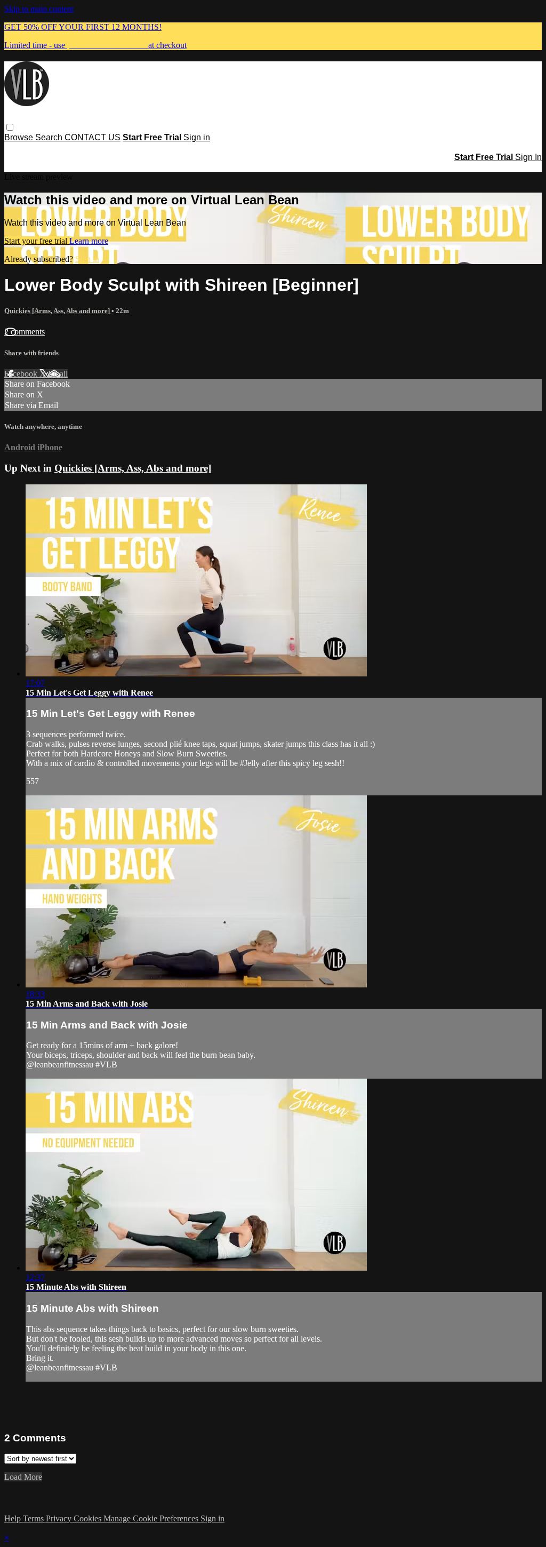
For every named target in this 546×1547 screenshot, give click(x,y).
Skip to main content (39, 8)
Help (13, 1518)
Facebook (21, 373)
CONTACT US (93, 137)
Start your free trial (36, 240)
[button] (9, 127)
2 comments (24, 331)
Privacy (60, 1518)
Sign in (196, 137)
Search (50, 137)
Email (58, 373)
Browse (19, 137)
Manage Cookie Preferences (151, 1518)
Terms (34, 1518)
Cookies (88, 1518)
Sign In (528, 157)
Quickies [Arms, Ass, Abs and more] (57, 311)
